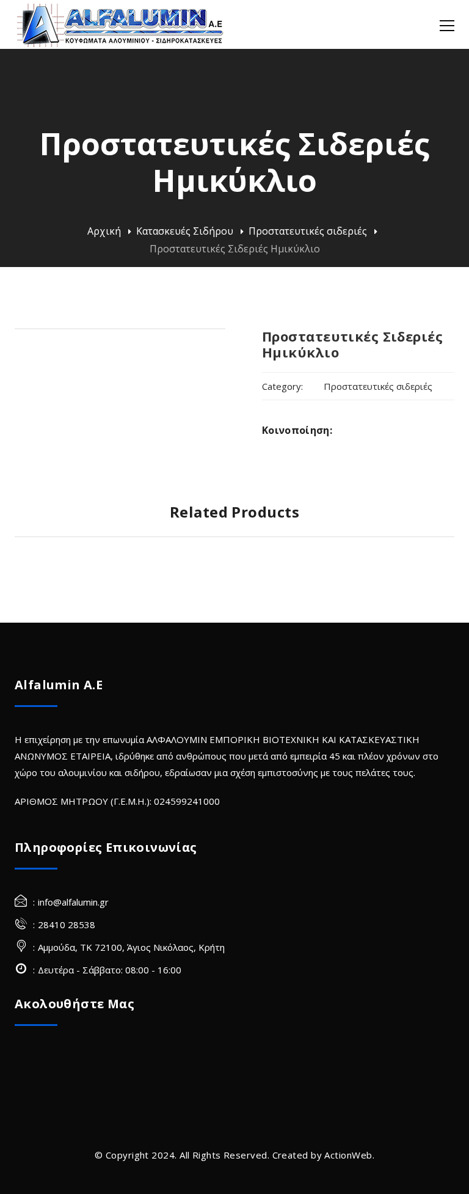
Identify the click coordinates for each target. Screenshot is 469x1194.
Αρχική (104, 231)
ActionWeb (348, 1155)
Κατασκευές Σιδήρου (184, 231)
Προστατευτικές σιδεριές (308, 231)
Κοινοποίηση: (297, 430)
